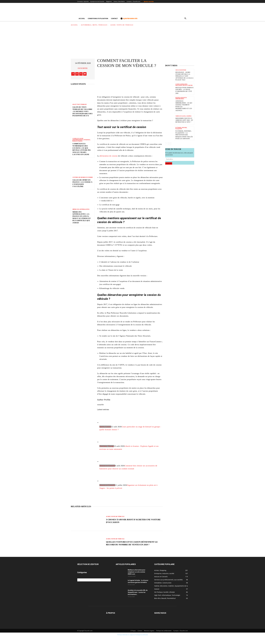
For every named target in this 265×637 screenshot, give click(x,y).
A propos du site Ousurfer (97, 1)
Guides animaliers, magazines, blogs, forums (184, 85)
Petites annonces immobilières (181, 98)
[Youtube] (85, 74)
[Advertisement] (132, 41)
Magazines (109, 1)
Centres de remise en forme (82, 177)
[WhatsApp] (141, 74)
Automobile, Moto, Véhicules (94, 25)
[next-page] (170, 143)
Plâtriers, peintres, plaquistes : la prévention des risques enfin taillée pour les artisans (184, 134)
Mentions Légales (149, 631)
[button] (185, 19)
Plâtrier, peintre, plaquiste (181, 128)
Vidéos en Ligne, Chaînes (183, 116)
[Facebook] (73, 74)
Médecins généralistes (80, 209)
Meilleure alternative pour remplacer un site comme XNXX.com (136, 572)
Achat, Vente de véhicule (121, 25)
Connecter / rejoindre (83, 1)
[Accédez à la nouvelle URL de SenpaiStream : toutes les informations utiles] (121, 592)
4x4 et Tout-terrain (79, 104)
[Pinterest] (135, 74)
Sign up (169, 163)
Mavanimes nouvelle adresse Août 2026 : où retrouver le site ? (184, 120)
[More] (147, 74)
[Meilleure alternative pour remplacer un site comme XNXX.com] (121, 572)
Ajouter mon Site (148, 1)
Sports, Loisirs (105, 427)
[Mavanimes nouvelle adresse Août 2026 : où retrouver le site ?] (169, 119)
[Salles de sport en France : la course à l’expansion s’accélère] (83, 167)
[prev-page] (166, 143)
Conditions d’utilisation (98, 18)
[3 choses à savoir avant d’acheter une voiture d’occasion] (87, 520)
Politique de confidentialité (163, 631)
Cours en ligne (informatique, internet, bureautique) (81, 140)
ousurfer (82, 68)
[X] (81, 74)
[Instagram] (77, 74)
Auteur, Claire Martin (119, 1)
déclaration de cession (109, 156)
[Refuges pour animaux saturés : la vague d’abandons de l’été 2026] (169, 88)
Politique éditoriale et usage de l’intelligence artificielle (132, 634)
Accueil (82, 18)
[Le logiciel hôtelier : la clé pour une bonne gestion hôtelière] (121, 583)
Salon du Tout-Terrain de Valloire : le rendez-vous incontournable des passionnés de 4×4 (82, 111)
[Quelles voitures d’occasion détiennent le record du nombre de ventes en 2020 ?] (87, 542)
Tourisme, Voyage (106, 446)
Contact (114, 18)
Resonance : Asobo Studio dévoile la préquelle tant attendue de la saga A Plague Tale (184, 76)
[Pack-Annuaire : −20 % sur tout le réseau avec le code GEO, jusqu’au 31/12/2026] (130, 87)
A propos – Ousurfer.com (133, 1)
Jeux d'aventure (180, 70)
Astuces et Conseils (107, 466)
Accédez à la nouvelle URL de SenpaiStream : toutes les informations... (138, 592)
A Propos (133, 631)
